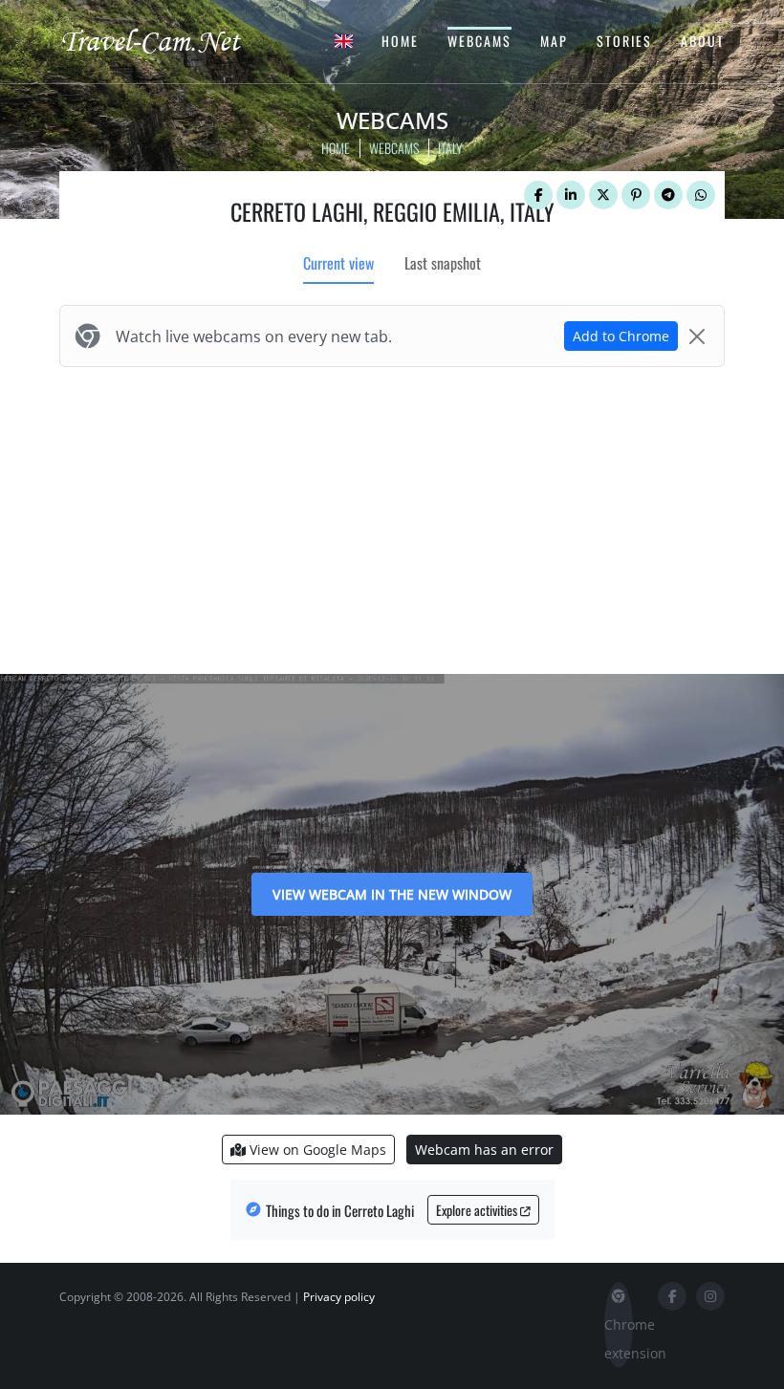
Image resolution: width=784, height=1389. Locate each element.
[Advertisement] (392, 516)
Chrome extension (618, 1338)
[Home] (167, 40)
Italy (450, 148)
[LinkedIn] (570, 195)
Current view (338, 262)
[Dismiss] (697, 336)
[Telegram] (668, 195)
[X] (603, 195)
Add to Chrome (621, 336)
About (703, 41)
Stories (624, 41)
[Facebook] (538, 195)
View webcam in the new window (392, 894)
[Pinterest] (635, 195)
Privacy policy (339, 1297)
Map (554, 41)
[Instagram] (710, 1296)
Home (400, 41)
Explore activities (478, 1210)
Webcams (479, 41)
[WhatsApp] (700, 195)
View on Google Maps (316, 1149)
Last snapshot (442, 262)
